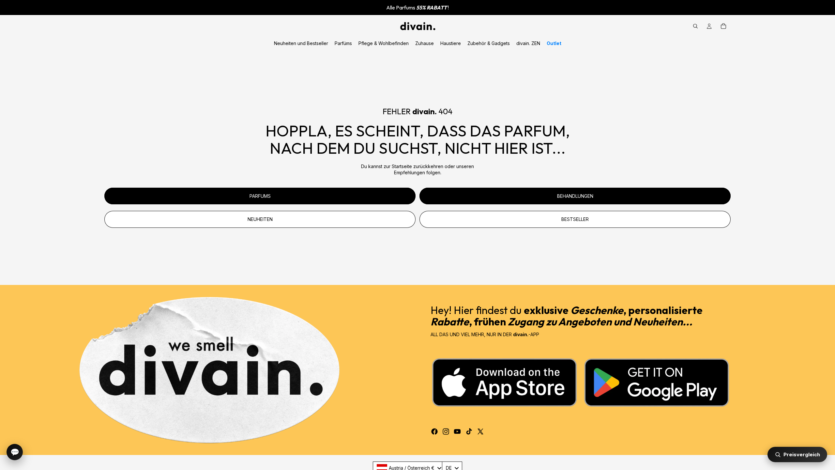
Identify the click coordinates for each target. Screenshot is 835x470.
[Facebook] (434, 431)
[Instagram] (446, 431)
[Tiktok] (469, 431)
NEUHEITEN (260, 219)
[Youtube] (457, 431)
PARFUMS (260, 196)
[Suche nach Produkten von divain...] (695, 26)
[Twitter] (480, 431)
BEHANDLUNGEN (575, 196)
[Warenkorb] (723, 26)
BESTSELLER (575, 219)
